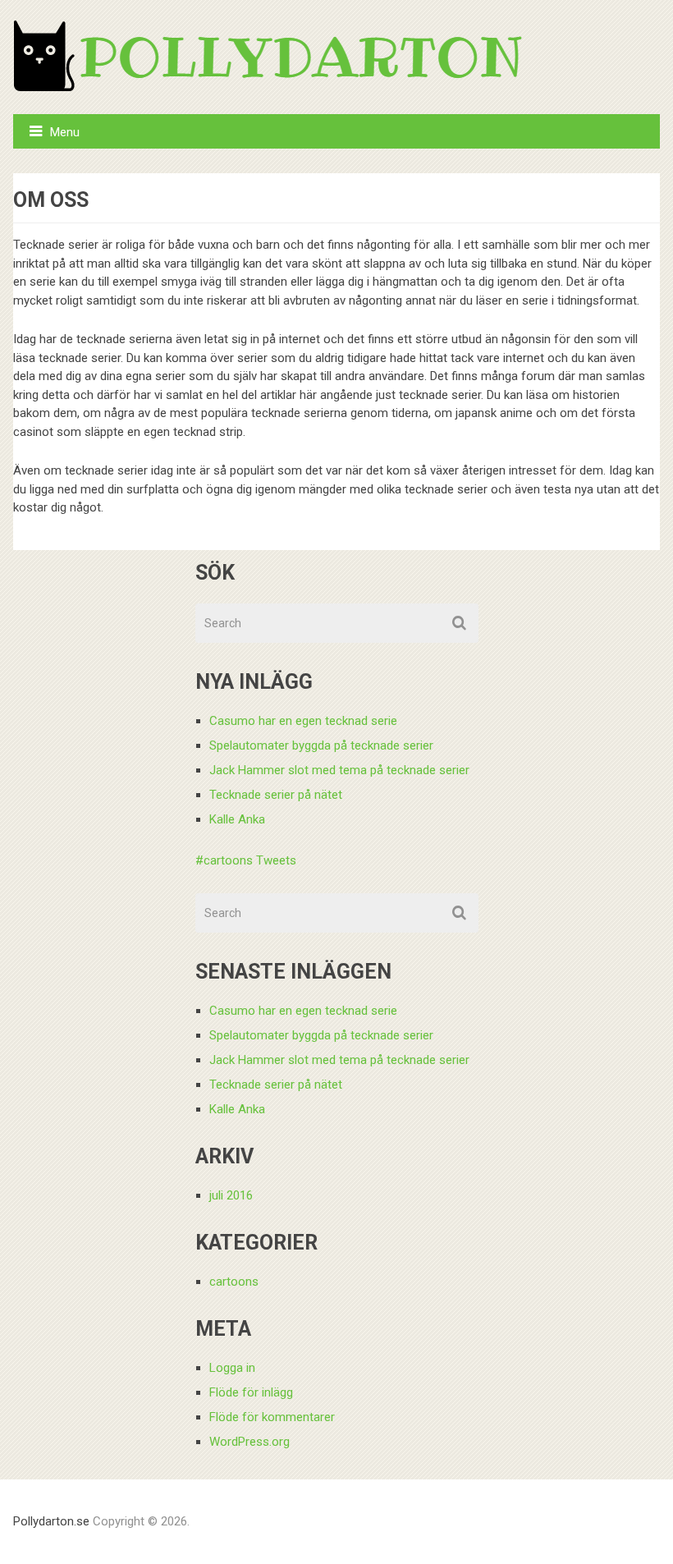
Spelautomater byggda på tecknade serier (321, 745)
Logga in (232, 1367)
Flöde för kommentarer (272, 1417)
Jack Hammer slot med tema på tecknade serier (339, 770)
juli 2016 (231, 1195)
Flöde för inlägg (251, 1392)
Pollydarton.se (51, 1521)
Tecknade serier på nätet (275, 794)
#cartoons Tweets (245, 860)
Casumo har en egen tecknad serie (303, 720)
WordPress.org (249, 1441)
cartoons (234, 1281)
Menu (65, 132)
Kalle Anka (237, 819)
